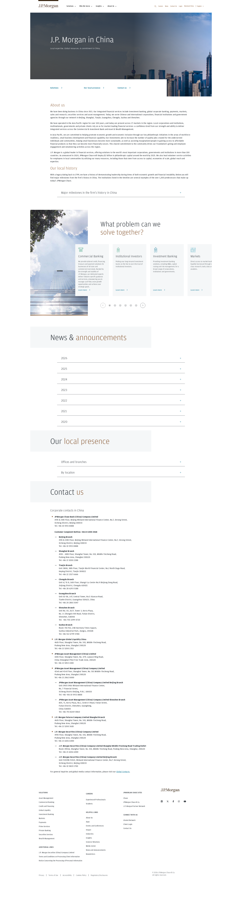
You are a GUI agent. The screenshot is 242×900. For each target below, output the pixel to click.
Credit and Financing (46, 806)
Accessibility (67, 875)
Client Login (127, 824)
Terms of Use (53, 875)
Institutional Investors (129, 256)
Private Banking (45, 830)
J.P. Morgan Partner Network (134, 806)
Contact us (122, 88)
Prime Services (44, 826)
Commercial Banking (90, 256)
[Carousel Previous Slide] (102, 305)
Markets (195, 256)
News (166, 6)
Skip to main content (10, 3)
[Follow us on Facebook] (173, 801)
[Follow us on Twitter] (168, 801)
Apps (88, 822)
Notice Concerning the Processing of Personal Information (60, 861)
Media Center (91, 846)
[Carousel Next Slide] (142, 305)
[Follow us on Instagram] (179, 801)
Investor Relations (93, 842)
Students (89, 804)
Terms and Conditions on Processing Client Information (59, 857)
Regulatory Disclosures (99, 875)
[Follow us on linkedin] (162, 801)
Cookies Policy (81, 875)
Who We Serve (84, 6)
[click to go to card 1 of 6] (110, 305)
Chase (125, 798)
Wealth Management (46, 839)
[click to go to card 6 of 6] (136, 305)
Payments (42, 822)
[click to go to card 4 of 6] (126, 305)
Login (180, 6)
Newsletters (90, 854)
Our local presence (92, 88)
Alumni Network (129, 820)
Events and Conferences (95, 826)
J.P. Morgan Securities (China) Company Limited (56, 853)
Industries (90, 834)
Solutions (70, 6)
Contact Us (173, 6)
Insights (99, 6)
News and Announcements (96, 850)
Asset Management (46, 798)
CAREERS (89, 794)
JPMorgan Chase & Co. (131, 802)
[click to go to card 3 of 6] (120, 305)
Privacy (41, 875)
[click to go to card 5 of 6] (131, 305)
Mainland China (189, 6)
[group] (122, 305)
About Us (111, 6)
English (199, 6)
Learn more (82, 290)
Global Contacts (123, 771)
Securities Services (46, 834)
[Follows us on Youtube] (185, 801)
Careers (160, 6)
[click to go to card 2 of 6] (115, 305)
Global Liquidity (44, 810)
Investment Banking (165, 256)
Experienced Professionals (96, 800)
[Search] (155, 6)
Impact (88, 830)
